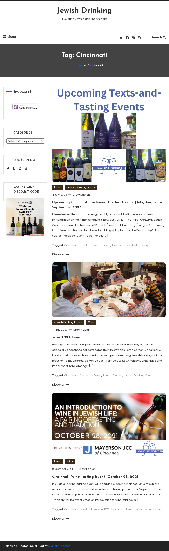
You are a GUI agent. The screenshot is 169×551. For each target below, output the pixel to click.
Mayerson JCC (99, 509)
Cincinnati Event (90, 375)
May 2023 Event (67, 337)
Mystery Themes (59, 546)
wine (139, 509)
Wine (91, 322)
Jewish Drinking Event (138, 375)
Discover (58, 254)
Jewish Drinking (84, 11)
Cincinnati (70, 245)
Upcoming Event (122, 509)
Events (84, 245)
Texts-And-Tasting (135, 245)
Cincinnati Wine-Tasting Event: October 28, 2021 (95, 477)
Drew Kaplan (81, 195)
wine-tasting (153, 509)
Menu (11, 36)
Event (57, 187)
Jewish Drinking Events (81, 187)
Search (156, 37)
